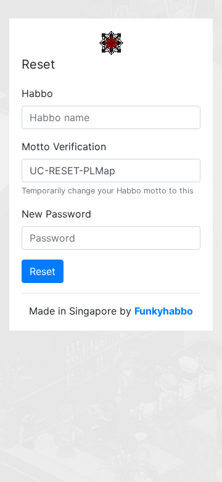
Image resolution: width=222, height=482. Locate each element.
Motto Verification (64, 146)
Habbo (37, 93)
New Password (56, 214)
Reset (43, 271)
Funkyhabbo (163, 311)
